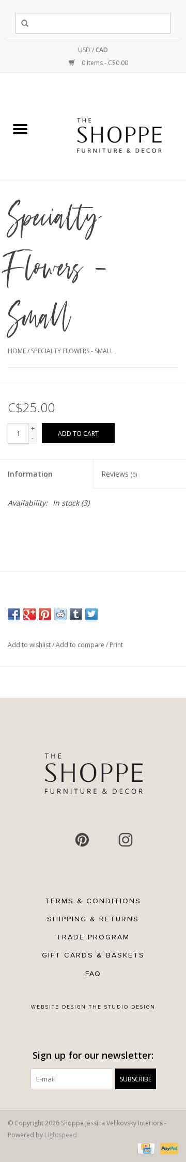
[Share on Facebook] (14, 614)
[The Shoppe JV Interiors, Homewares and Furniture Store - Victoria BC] (119, 129)
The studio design (122, 1007)
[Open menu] (20, 128)
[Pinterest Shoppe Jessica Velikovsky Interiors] (82, 839)
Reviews (119, 474)
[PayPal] (167, 1147)
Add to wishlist (30, 644)
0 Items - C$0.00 (104, 62)
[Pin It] (45, 614)
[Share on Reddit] (60, 614)
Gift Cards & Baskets (93, 955)
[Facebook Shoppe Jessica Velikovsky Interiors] (60, 839)
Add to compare (81, 644)
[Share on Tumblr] (76, 614)
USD (85, 49)
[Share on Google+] (29, 614)
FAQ (93, 973)
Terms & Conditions (93, 901)
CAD (102, 49)
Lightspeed (60, 1134)
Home (17, 351)
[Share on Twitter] (91, 614)
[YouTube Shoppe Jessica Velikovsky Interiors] (104, 839)
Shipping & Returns (93, 919)
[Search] (27, 23)
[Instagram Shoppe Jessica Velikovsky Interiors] (125, 839)
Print (116, 644)
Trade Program (93, 937)
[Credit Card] (145, 1147)
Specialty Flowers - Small (72, 351)
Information (30, 474)
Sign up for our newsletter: (93, 1055)
